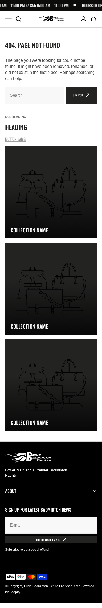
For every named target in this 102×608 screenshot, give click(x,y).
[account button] (83, 19)
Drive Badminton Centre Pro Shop (48, 586)
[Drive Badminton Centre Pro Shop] (51, 19)
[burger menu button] (8, 19)
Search (78, 95)
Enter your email (48, 540)
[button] (93, 19)
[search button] (18, 19)
